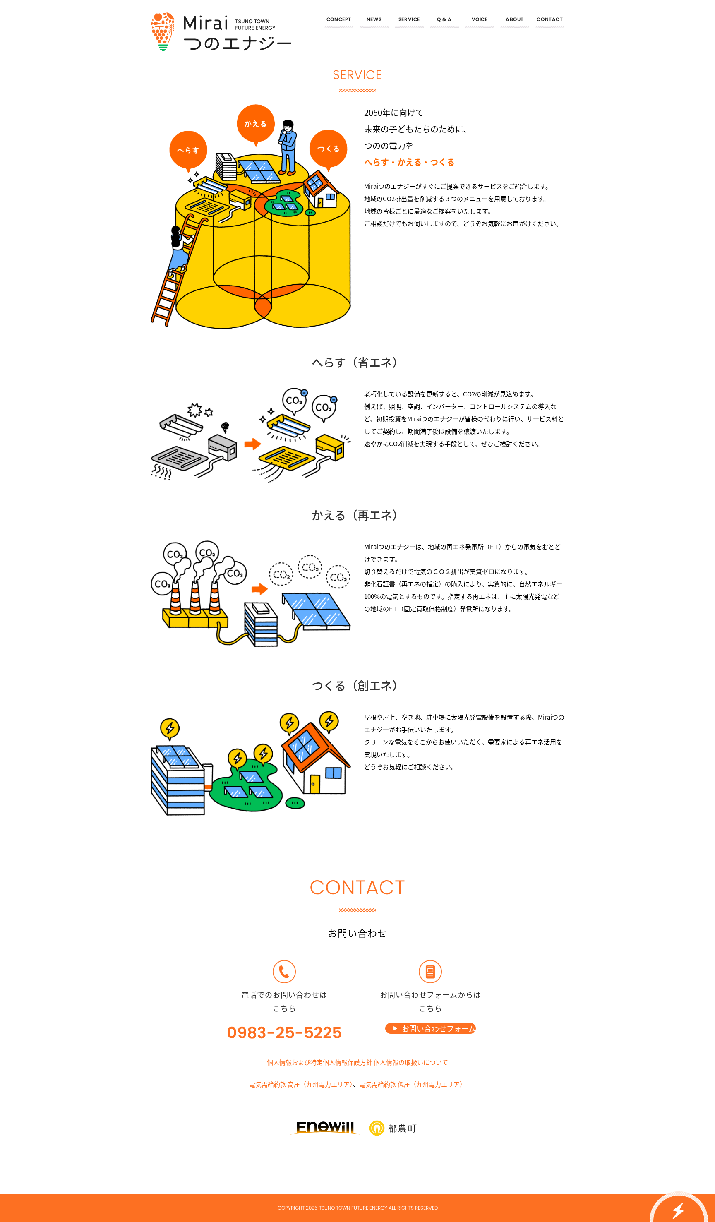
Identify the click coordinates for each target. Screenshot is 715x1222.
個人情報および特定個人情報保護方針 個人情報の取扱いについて (357, 1062)
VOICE (480, 19)
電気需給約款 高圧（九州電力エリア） (301, 1084)
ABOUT (515, 19)
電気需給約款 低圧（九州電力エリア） (412, 1084)
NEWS (374, 19)
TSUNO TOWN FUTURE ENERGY (353, 1207)
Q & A (444, 19)
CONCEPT (338, 19)
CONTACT (550, 19)
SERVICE (409, 19)
